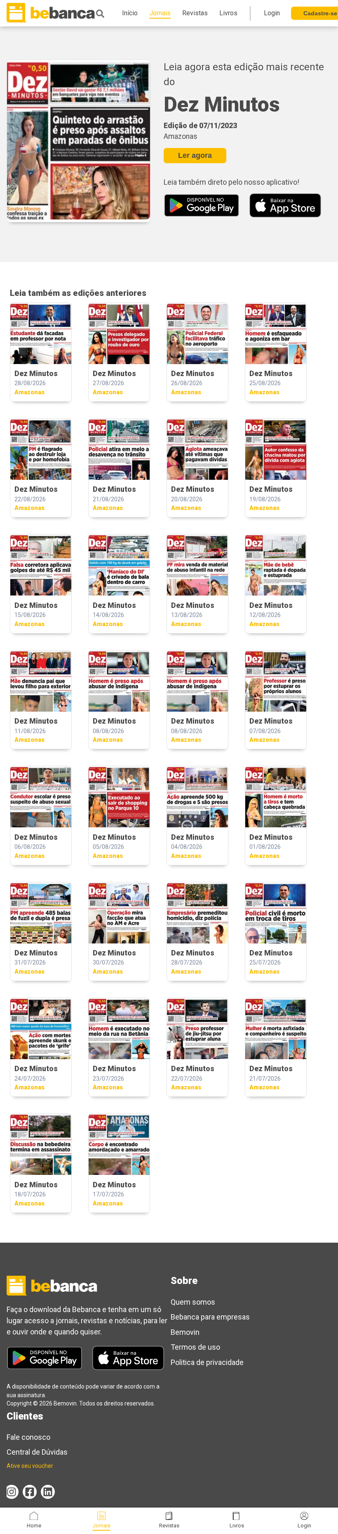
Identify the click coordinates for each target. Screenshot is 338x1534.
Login (304, 1525)
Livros (237, 1525)
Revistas (169, 1525)
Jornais (101, 1525)
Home (34, 1525)
